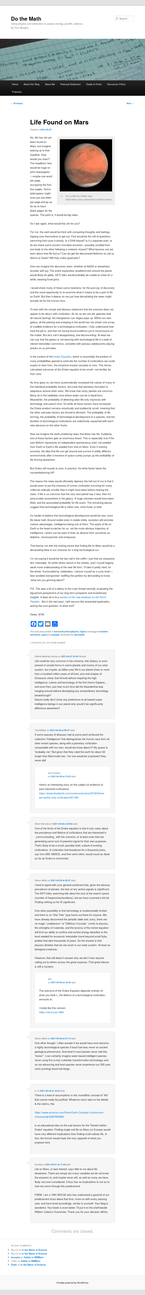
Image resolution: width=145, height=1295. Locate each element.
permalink (79, 634)
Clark (14, 1264)
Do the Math (26, 18)
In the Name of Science (34, 1249)
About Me (50, 84)
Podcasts (17, 91)
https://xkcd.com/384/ (51, 1012)
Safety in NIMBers (34, 1257)
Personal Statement (70, 84)
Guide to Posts (94, 84)
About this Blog (31, 84)
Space (83, 631)
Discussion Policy (116, 84)
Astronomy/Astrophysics (66, 631)
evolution (103, 631)
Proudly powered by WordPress (72, 1282)
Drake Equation (62, 356)
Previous (17, 103)
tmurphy (55, 634)
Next (130, 103)
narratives (35, 634)
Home (15, 84)
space (45, 634)
